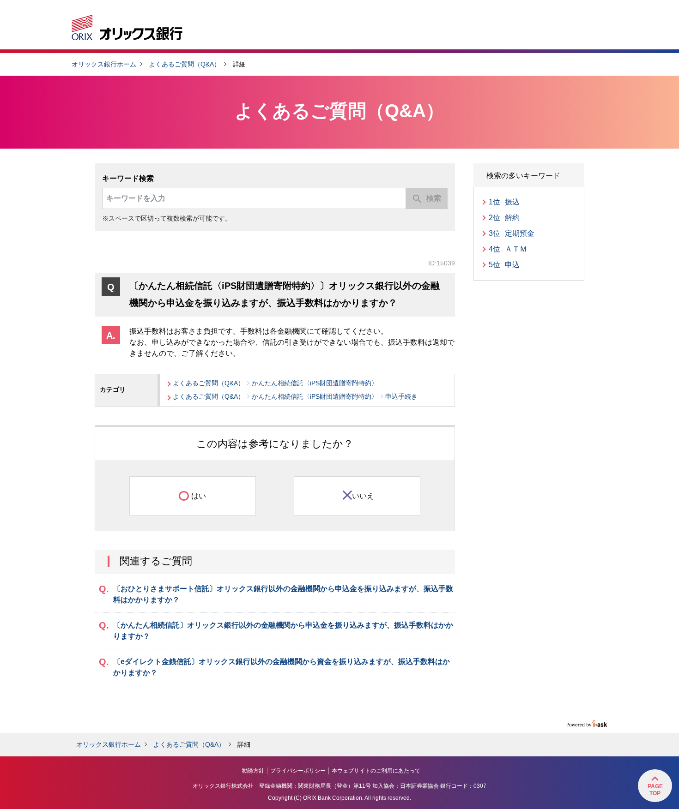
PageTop (655, 789)
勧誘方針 (253, 770)
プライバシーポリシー (298, 770)
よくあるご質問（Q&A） (184, 64)
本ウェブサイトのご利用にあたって (376, 770)
